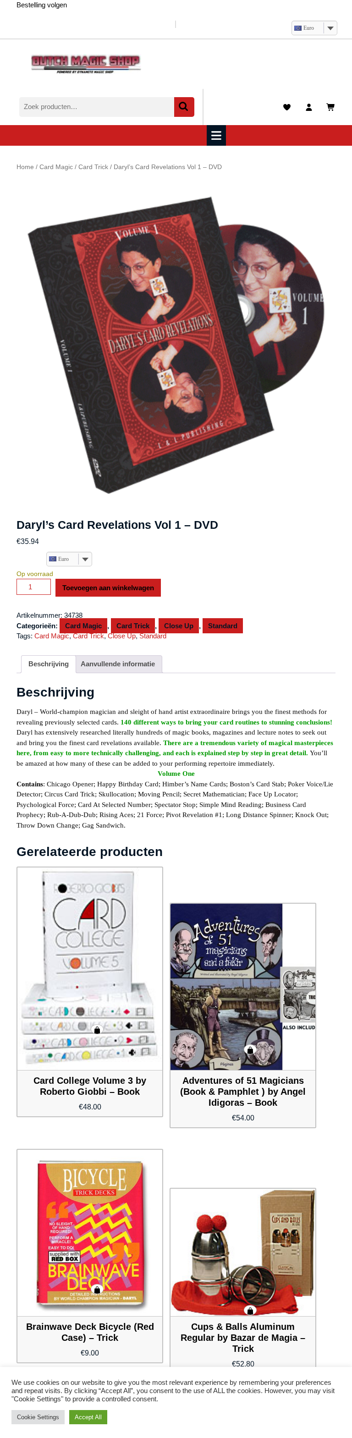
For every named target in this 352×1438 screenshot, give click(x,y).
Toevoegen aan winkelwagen (108, 588)
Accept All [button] (88, 1417)
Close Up (178, 626)
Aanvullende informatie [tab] (118, 664)
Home (25, 167)
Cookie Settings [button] (38, 1417)
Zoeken (184, 107)
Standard (222, 626)
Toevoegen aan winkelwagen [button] (97, 1029)
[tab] (217, 135)
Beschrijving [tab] (48, 664)
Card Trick (93, 167)
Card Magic (56, 167)
